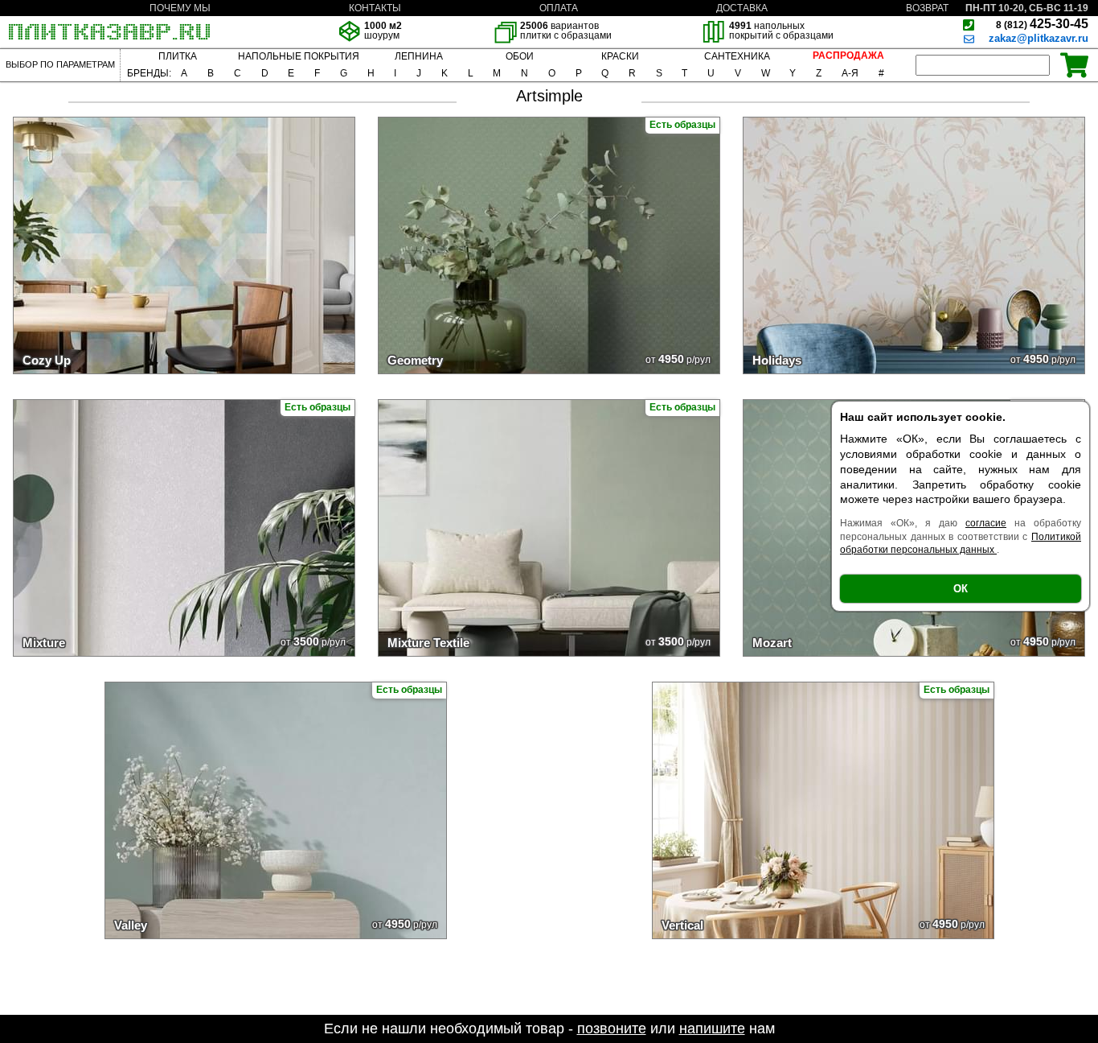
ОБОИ (520, 56)
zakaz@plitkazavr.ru (1038, 38)
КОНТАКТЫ (375, 8)
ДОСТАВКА (742, 8)
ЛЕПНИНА (419, 56)
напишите (712, 1028)
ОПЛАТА (558, 8)
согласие (985, 523)
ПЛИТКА (177, 56)
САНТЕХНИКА (737, 56)
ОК (960, 589)
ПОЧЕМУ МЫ (180, 8)
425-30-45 (1042, 24)
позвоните (611, 1028)
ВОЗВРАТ (927, 8)
